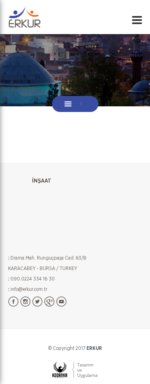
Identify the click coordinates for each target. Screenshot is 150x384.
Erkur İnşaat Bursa (24, 16)
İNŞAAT (41, 181)
